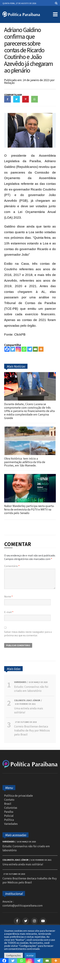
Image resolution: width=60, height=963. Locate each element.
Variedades (11, 824)
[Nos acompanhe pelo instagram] (34, 921)
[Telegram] (29, 349)
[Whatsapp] (24, 349)
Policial (9, 816)
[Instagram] (18, 349)
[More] (41, 349)
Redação (9, 83)
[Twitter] (12, 349)
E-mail (8, 612)
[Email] (35, 349)
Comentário (12, 566)
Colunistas (10, 808)
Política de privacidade (18, 795)
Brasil (7, 803)
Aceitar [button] (30, 955)
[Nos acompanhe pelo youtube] (43, 921)
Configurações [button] (13, 955)
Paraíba (8, 812)
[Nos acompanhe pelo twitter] (25, 921)
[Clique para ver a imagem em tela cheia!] (30, 146)
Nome (8, 596)
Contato (9, 799)
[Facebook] (7, 349)
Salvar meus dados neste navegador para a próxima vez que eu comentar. (28, 633)
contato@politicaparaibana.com (22, 905)
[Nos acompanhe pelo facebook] (17, 921)
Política (9, 820)
